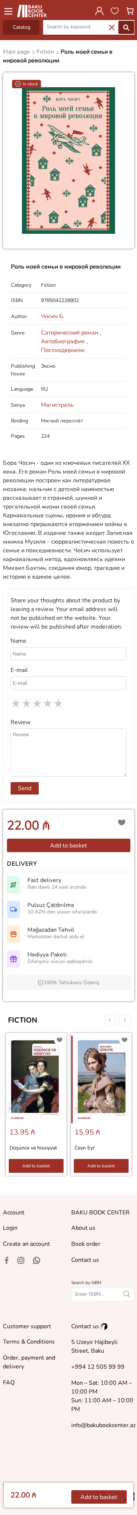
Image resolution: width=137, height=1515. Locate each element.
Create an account (26, 1244)
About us (83, 1228)
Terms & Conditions (29, 1342)
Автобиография (64, 341)
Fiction (22, 1020)
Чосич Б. (53, 316)
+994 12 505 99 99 (98, 1367)
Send (24, 788)
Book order (85, 1244)
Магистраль (57, 405)
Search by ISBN (86, 1283)
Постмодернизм (63, 350)
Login (10, 1228)
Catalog (21, 27)
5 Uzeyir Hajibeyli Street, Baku (94, 1346)
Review (20, 722)
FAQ (9, 1383)
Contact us (85, 1260)
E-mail (19, 670)
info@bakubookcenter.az (103, 1425)
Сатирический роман (71, 333)
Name (18, 641)
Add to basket (68, 846)
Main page (17, 52)
